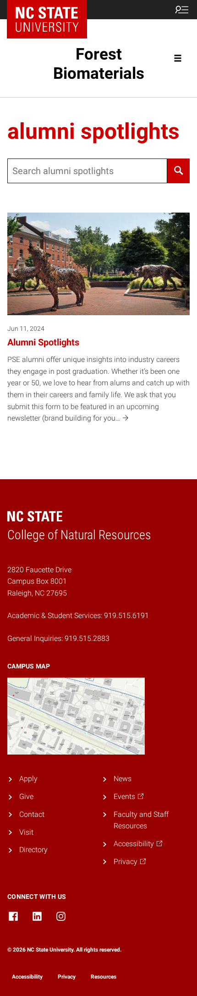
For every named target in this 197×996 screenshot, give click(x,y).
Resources (103, 977)
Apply (28, 778)
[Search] (178, 171)
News (122, 778)
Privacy (67, 977)
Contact (31, 814)
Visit (26, 832)
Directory (33, 849)
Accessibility (27, 977)
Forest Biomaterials (98, 63)
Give (26, 796)
